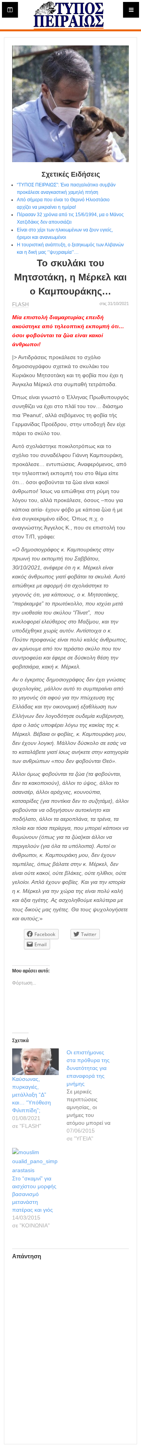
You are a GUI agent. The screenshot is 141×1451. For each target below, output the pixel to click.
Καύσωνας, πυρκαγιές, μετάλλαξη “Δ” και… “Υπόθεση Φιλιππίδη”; (31, 1094)
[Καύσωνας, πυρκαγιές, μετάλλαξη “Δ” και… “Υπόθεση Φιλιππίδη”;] (35, 1061)
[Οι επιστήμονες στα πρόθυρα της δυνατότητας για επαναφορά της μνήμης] (94, 1095)
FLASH (20, 304)
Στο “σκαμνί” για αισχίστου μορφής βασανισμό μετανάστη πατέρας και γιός (34, 1194)
